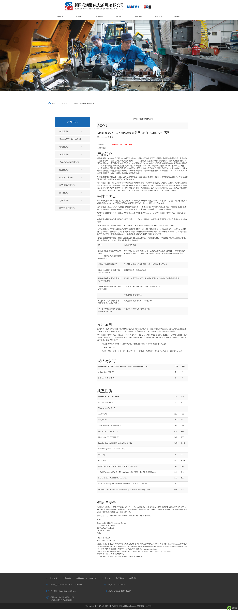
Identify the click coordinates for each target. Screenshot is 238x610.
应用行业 (99, 16)
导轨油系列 (64, 200)
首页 (54, 104)
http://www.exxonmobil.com (107, 540)
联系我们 (177, 16)
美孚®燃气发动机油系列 (70, 139)
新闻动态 (119, 16)
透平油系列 (64, 193)
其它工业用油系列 (67, 208)
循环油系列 (64, 131)
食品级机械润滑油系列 (69, 162)
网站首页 (60, 16)
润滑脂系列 (64, 154)
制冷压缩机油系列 (67, 185)
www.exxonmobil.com (149, 549)
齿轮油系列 (64, 147)
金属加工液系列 (66, 177)
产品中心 (79, 16)
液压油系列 (64, 170)
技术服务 (138, 16)
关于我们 (158, 16)
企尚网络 (149, 606)
